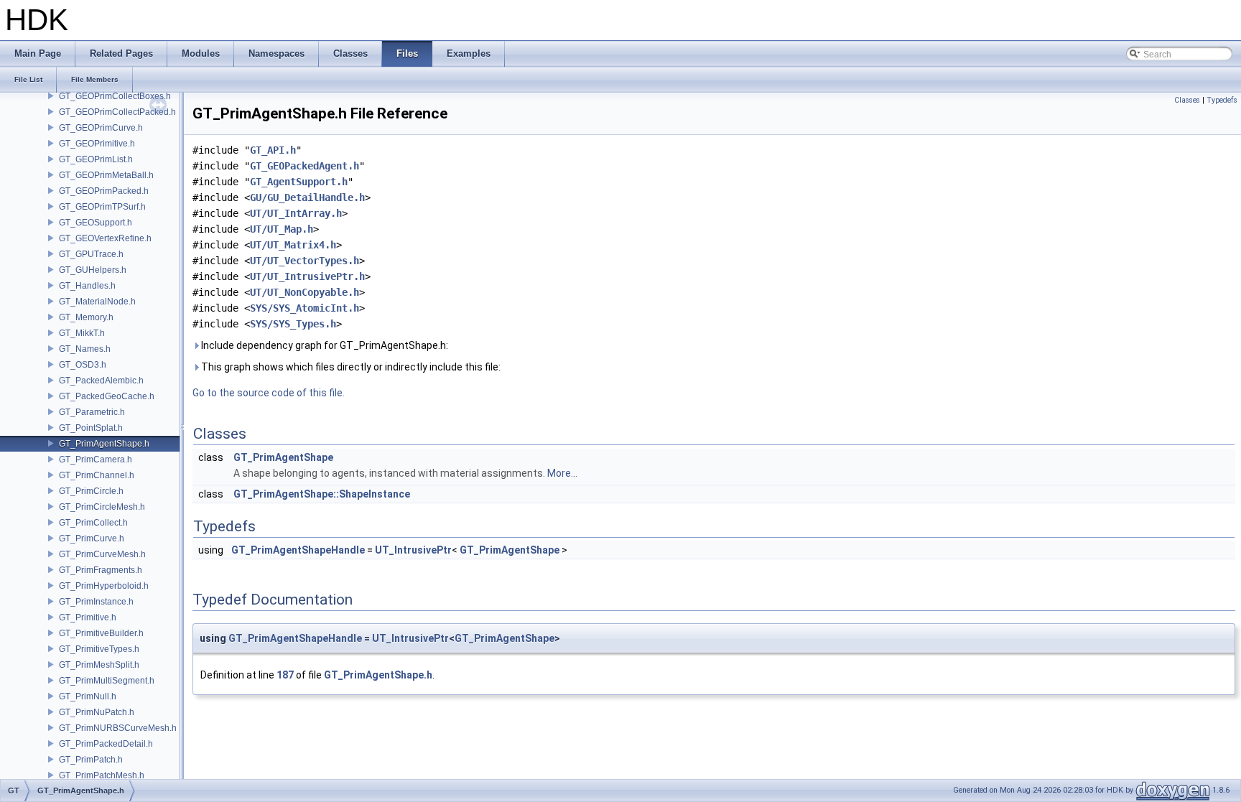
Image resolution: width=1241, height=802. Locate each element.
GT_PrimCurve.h (91, 538)
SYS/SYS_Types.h (293, 324)
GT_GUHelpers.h (92, 270)
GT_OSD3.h (82, 365)
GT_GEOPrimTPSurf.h (102, 207)
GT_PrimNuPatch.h (96, 712)
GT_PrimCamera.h (95, 459)
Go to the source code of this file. (268, 392)
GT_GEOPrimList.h (96, 159)
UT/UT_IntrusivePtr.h (307, 276)
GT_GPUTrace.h (91, 254)
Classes (1187, 100)
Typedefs (1222, 100)
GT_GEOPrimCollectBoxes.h (115, 96)
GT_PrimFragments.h (100, 570)
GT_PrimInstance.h (96, 602)
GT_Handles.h (87, 286)
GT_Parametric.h (92, 412)
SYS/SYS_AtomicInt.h (304, 308)
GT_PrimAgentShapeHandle (298, 550)
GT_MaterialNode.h (97, 302)
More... (562, 473)
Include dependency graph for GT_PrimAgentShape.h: (323, 345)
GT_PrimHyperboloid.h (104, 586)
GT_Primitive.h (87, 617)
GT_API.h (273, 150)
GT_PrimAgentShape (283, 457)
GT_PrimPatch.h (91, 760)
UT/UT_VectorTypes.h (304, 260)
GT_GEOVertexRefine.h (105, 238)
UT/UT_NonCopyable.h (304, 292)
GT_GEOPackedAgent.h (304, 166)
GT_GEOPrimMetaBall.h (106, 175)
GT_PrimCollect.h (93, 523)
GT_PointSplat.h (91, 428)
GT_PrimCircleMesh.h (102, 507)
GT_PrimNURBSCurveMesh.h (118, 728)
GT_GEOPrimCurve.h (101, 128)
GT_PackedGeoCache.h (106, 396)
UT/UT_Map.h (281, 229)
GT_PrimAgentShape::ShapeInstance (321, 494)
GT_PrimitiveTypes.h (99, 649)
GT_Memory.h (86, 317)
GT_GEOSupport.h (95, 223)
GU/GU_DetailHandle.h (307, 197)
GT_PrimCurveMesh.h (102, 554)
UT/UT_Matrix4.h (293, 245)
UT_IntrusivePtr (413, 550)
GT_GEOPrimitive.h (97, 144)
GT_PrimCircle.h (91, 491)
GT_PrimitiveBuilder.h (101, 633)
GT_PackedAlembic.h (101, 381)
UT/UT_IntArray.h (296, 213)
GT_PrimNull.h (87, 696)
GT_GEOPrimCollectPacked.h (117, 112)
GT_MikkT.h (82, 333)
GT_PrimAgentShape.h (104, 444)
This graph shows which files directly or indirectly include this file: (350, 367)
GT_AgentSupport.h (299, 181)
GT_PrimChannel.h (96, 475)
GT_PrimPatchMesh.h (101, 775)
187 (285, 675)
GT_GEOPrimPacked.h (104, 191)
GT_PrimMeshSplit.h (99, 665)
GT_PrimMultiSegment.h (106, 681)
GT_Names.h (85, 349)
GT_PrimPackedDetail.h (106, 744)
